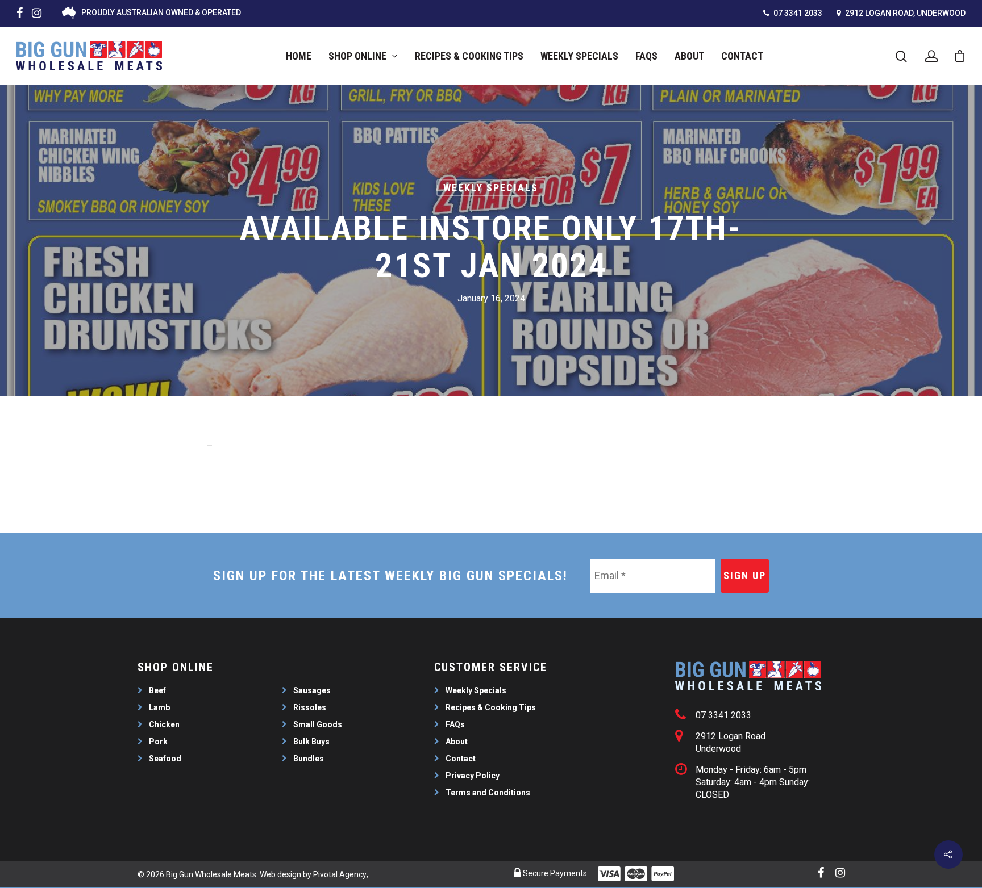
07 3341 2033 (797, 13)
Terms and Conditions (488, 792)
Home (298, 56)
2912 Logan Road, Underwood (904, 13)
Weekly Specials (579, 56)
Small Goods (317, 724)
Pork (158, 741)
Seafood (165, 758)
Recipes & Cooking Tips (469, 56)
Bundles (308, 758)
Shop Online (357, 56)
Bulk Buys (311, 741)
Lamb (159, 707)
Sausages (312, 690)
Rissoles (309, 707)
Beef (157, 690)
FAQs (646, 56)
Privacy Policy (473, 775)
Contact (742, 56)
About (689, 56)
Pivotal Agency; (340, 874)
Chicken (164, 724)
